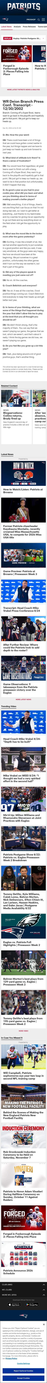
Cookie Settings (23, 1363)
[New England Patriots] (23, 1316)
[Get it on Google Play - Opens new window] (32, 1306)
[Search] (39, 19)
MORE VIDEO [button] (23, 1031)
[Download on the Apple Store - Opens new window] (14, 1305)
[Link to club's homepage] (5, 18)
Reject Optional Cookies (23, 1371)
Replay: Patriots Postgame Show (27, 38)
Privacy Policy (11, 1358)
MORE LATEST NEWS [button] (23, 699)
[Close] (44, 1324)
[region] (23, 1352)
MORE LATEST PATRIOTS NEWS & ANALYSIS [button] (23, 89)
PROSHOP (31, 19)
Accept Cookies (23, 1378)
